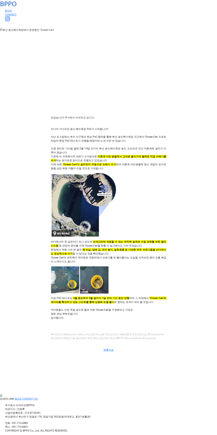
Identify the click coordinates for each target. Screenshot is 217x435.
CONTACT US (30, 399)
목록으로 (108, 350)
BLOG (8, 11)
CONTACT (11, 14)
